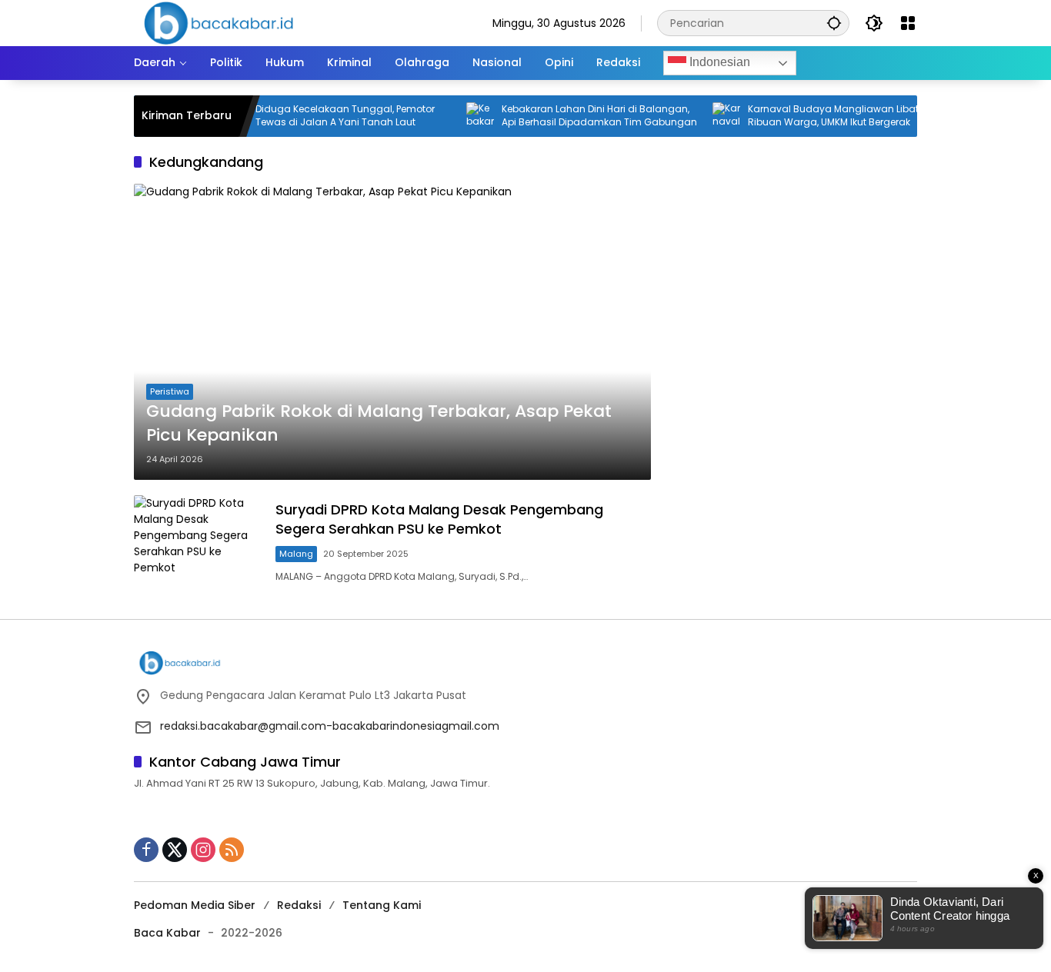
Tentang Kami (381, 905)
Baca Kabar (167, 932)
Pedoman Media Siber (194, 905)
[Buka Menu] (908, 23)
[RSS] (231, 849)
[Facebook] (146, 849)
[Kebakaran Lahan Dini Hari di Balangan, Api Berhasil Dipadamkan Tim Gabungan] (463, 116)
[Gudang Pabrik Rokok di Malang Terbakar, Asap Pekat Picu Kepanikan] (392, 331)
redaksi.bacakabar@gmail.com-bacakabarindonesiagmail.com (329, 726)
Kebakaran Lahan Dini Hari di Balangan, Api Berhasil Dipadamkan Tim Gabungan (582, 115)
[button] (834, 22)
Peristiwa (169, 391)
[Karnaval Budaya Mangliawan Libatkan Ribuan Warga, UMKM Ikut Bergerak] (709, 116)
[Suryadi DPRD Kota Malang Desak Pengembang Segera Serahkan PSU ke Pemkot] (198, 541)
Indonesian (718, 61)
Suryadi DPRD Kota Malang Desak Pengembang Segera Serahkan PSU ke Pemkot (439, 519)
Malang (296, 554)
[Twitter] (174, 849)
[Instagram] (203, 849)
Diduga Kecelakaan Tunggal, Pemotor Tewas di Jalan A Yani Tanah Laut (328, 115)
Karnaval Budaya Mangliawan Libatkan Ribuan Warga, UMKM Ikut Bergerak (825, 115)
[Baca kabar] (218, 22)
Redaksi (299, 905)
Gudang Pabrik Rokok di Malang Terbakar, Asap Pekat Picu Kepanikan (379, 423)
